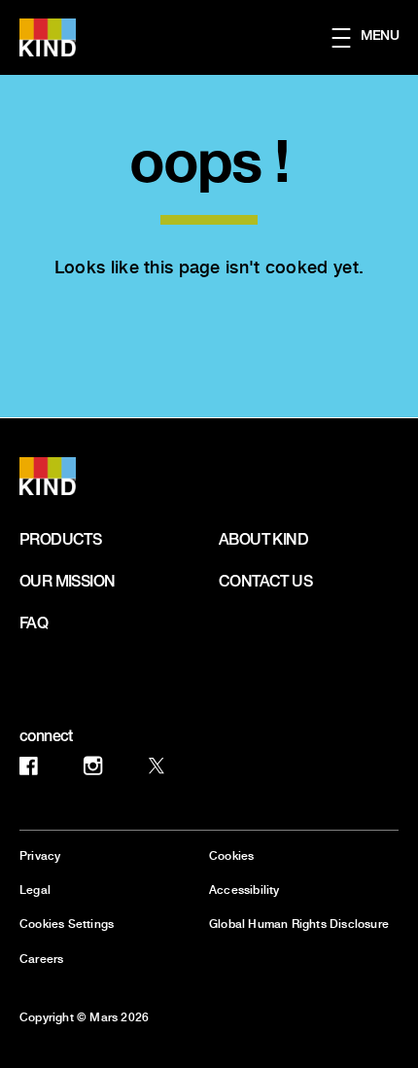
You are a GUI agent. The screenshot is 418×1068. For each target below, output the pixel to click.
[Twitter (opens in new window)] (156, 772)
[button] (374, 38)
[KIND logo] (70, 476)
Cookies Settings (66, 924)
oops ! (209, 159)
